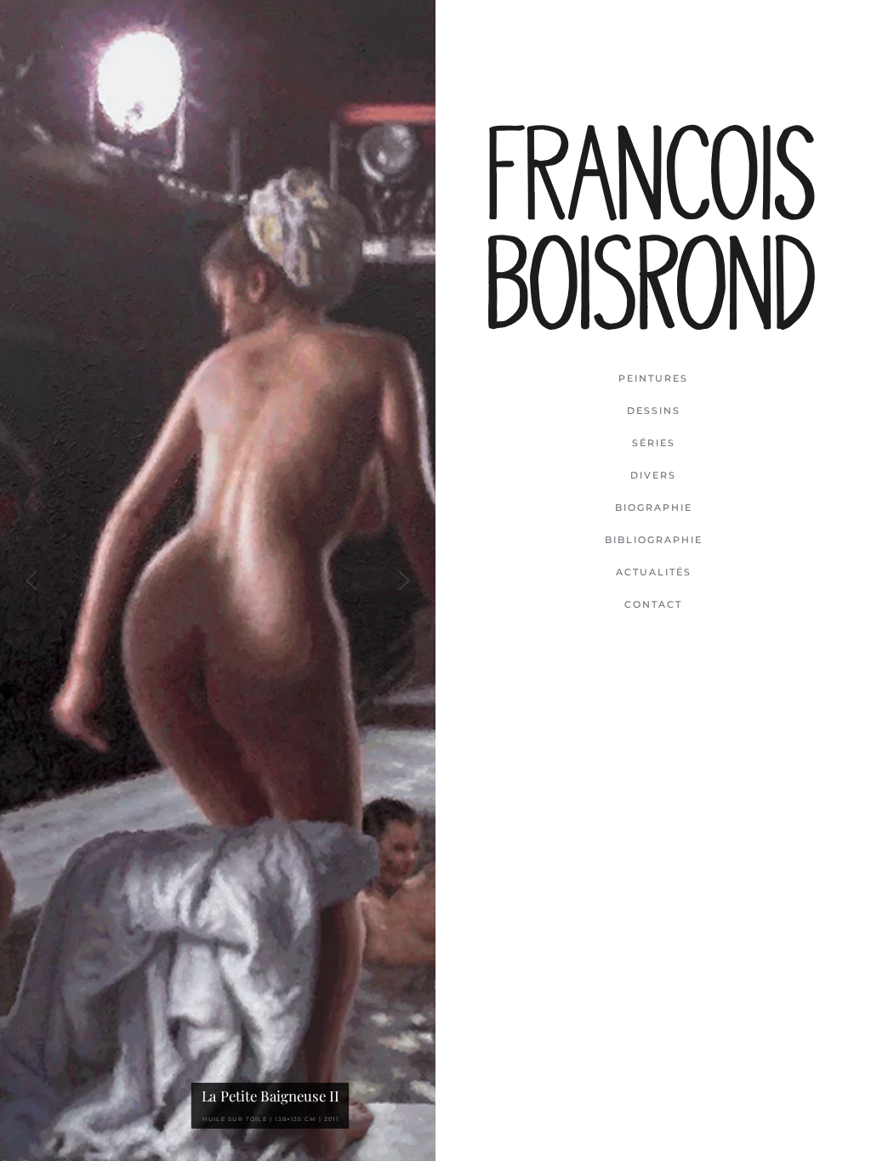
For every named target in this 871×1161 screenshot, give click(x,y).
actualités (654, 572)
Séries (653, 443)
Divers (653, 475)
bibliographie (654, 540)
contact (653, 604)
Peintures (653, 378)
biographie (653, 507)
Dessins (653, 410)
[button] (31, 580)
